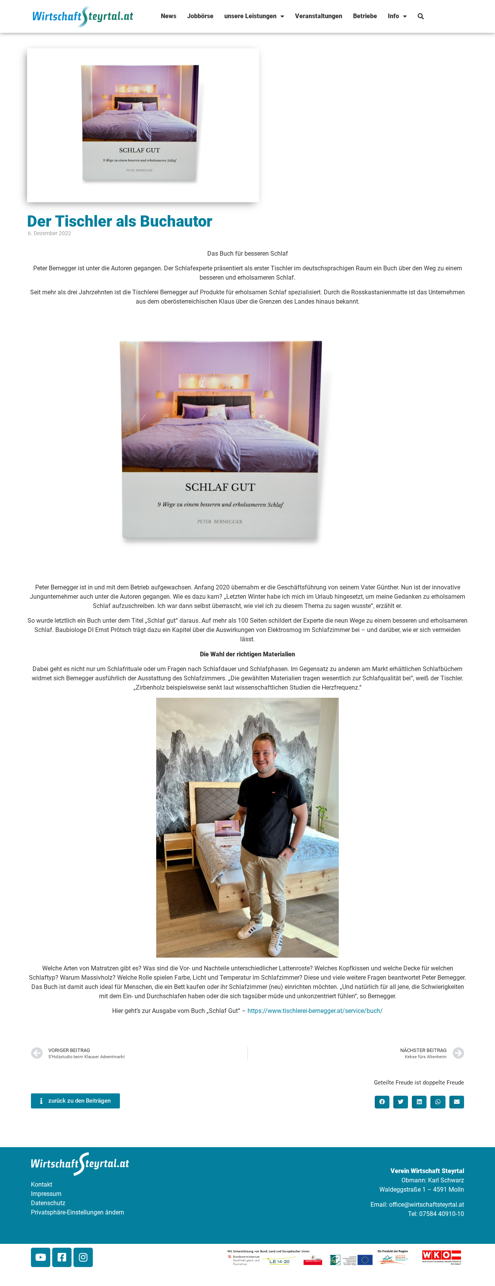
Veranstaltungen (318, 16)
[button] (382, 1102)
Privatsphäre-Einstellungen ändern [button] (77, 1212)
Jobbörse (200, 16)
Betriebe (365, 16)
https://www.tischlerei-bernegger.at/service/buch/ (315, 1010)
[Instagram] (83, 1257)
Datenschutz (48, 1203)
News (168, 16)
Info (393, 16)
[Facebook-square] (62, 1257)
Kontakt (41, 1184)
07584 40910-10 (441, 1214)
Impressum (46, 1193)
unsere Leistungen (250, 16)
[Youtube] (40, 1257)
